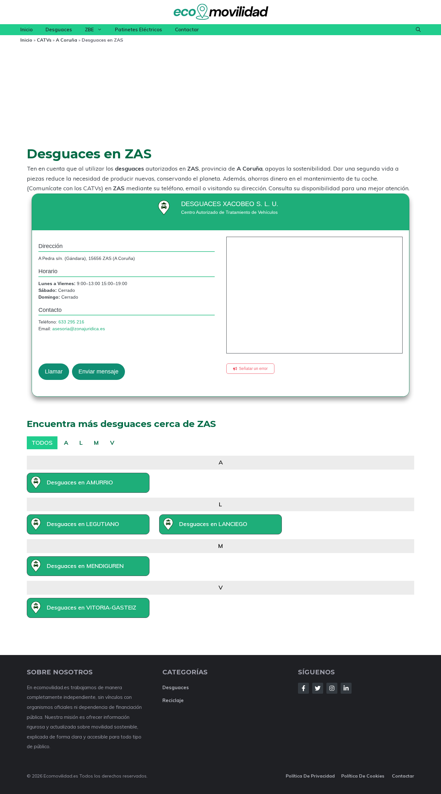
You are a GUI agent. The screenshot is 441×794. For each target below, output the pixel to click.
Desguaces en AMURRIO (80, 482)
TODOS (42, 442)
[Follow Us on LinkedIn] (346, 688)
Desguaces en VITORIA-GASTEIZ (91, 607)
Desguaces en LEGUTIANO (83, 524)
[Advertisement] (220, 97)
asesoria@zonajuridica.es (78, 328)
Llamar (54, 371)
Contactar (187, 29)
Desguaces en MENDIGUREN (85, 566)
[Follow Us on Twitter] (317, 688)
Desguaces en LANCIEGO (213, 524)
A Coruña (66, 40)
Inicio (26, 29)
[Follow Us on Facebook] (303, 688)
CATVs (44, 40)
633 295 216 (71, 321)
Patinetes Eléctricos (138, 29)
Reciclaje (173, 700)
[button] (418, 29)
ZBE (89, 29)
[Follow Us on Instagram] (331, 688)
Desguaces (59, 29)
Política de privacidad (310, 776)
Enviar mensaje (98, 371)
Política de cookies (363, 776)
